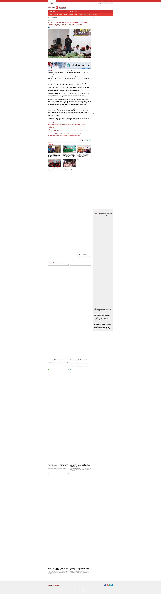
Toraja (75, 11)
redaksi (51, 27)
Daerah (65, 14)
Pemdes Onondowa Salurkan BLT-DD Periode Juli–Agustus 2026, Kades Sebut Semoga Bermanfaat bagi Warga (80, 1)
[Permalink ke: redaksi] (49, 27)
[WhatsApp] (110, 585)
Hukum (60, 14)
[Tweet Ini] (82, 140)
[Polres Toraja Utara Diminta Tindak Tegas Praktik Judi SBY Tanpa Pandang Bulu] (103, 260)
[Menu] (48, 3)
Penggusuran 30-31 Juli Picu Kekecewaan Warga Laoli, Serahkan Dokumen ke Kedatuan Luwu (67, 129)
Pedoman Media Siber (87, 589)
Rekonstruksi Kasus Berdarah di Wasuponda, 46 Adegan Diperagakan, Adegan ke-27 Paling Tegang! (102, 315)
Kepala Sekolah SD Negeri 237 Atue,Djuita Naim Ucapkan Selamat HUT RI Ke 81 (64, 133)
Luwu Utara (65, 11)
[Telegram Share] (87, 140)
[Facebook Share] (80, 140)
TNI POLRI (95, 14)
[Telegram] (112, 585)
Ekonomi (80, 14)
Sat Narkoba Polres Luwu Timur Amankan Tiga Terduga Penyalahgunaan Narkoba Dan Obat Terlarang (102, 324)
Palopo (71, 11)
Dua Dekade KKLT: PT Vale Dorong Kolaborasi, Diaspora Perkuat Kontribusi (64, 135)
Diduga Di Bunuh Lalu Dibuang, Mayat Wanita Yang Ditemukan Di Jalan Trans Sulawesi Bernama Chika (102, 319)
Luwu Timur (59, 11)
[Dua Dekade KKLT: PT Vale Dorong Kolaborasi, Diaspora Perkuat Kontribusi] (84, 206)
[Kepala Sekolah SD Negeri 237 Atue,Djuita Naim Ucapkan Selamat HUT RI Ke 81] (69, 163)
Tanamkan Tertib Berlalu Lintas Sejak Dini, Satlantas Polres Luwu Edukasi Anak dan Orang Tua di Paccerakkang (68, 131)
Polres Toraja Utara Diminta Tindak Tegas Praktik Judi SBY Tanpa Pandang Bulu (102, 310)
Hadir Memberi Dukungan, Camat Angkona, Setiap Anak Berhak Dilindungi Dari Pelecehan (66, 124)
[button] (112, 3)
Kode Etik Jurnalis (73, 589)
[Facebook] (105, 585)
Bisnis (76, 14)
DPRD (85, 14)
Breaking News (52, 11)
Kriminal (56, 14)
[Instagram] (108, 585)
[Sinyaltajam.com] (57, 7)
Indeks (52, 3)
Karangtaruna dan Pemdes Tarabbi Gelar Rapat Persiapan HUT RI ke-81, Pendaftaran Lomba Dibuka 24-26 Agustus (69, 127)
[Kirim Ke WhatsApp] (90, 140)
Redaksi (79, 589)
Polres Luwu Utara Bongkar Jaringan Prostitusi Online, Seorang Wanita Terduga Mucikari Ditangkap (102, 328)
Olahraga (71, 14)
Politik (89, 14)
